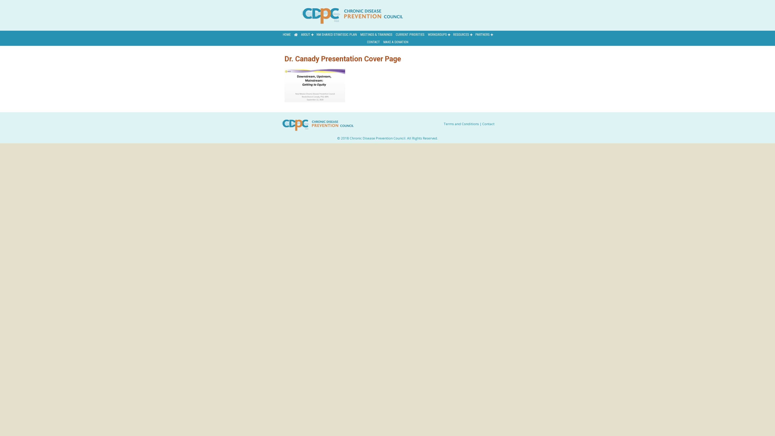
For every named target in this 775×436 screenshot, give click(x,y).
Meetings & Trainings (376, 35)
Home (287, 35)
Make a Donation (395, 42)
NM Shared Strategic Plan (336, 35)
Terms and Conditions (462, 124)
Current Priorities (410, 35)
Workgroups (437, 35)
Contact (373, 42)
